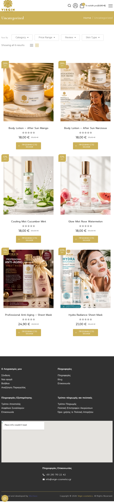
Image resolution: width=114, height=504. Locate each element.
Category (21, 37)
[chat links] (4, 498)
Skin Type (91, 37)
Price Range (45, 37)
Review (69, 37)
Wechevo (33, 496)
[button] (28, 145)
